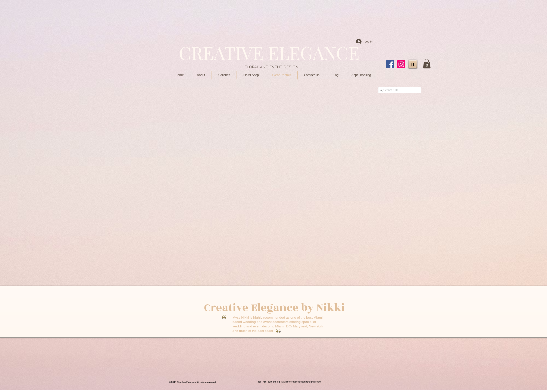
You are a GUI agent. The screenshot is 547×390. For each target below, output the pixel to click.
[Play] (413, 64)
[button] (427, 63)
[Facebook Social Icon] (390, 64)
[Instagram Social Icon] (401, 64)
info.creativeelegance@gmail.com (303, 381)
